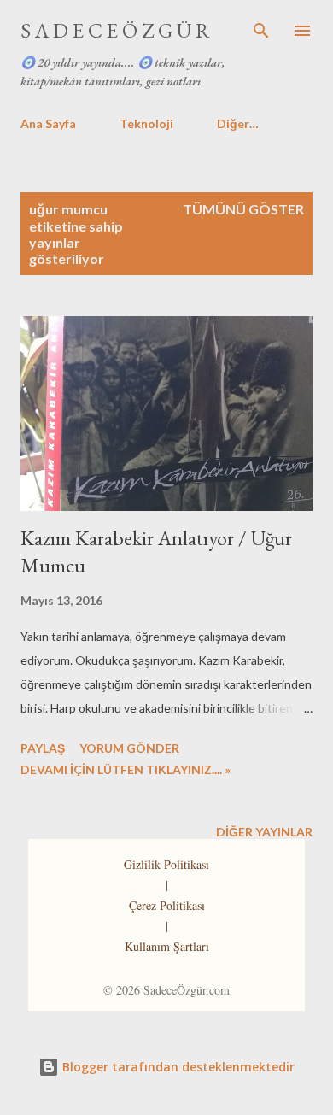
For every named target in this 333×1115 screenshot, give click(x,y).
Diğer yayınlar (264, 832)
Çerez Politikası (167, 905)
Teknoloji (146, 123)
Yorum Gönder (129, 748)
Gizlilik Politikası (166, 864)
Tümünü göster (243, 209)
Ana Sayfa (48, 123)
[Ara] (261, 31)
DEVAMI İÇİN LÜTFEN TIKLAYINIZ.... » (125, 769)
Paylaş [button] (42, 748)
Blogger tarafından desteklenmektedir (177, 1067)
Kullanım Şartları (167, 946)
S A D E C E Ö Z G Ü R (115, 30)
